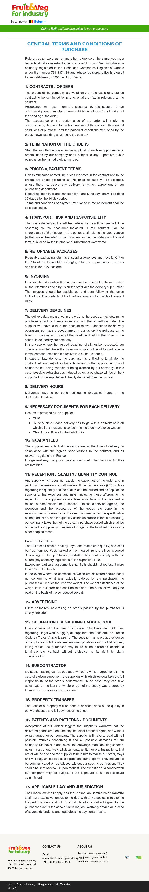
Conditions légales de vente (92, 861)
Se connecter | (20, 21)
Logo (30, 10)
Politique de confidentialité (92, 853)
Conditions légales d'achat (92, 857)
